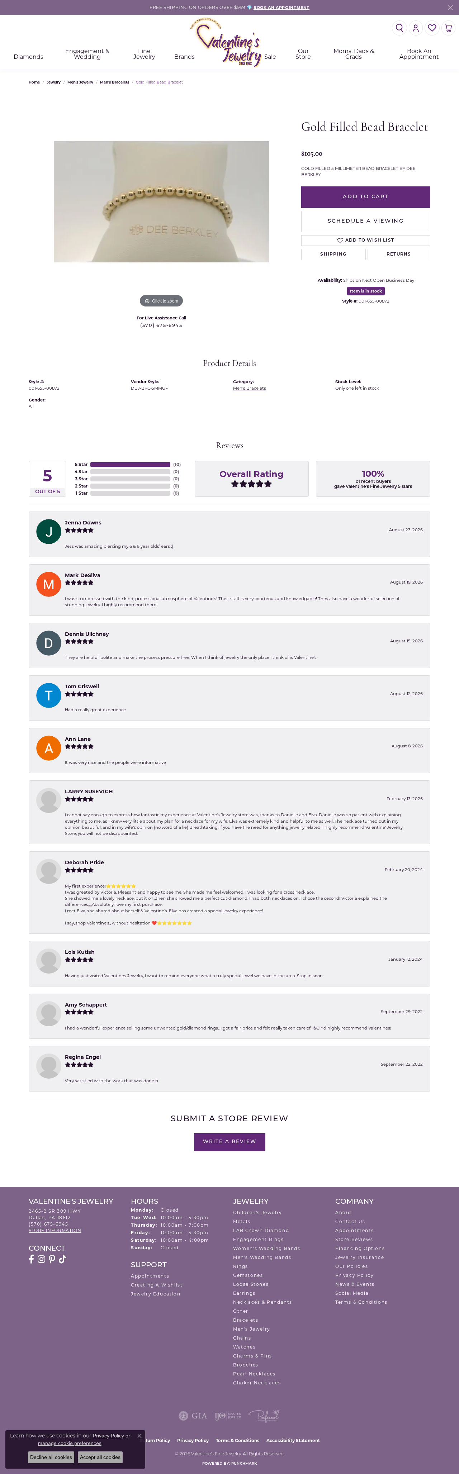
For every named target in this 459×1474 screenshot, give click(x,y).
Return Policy (154, 1440)
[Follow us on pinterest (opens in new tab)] (52, 1259)
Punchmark (244, 1464)
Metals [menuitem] (242, 1221)
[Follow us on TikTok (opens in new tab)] (62, 1259)
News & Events (355, 1284)
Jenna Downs (83, 522)
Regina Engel (83, 1057)
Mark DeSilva (82, 575)
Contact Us (350, 1221)
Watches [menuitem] (244, 1347)
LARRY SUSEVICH (89, 791)
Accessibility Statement (293, 1440)
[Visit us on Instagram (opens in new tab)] (41, 1259)
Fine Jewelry (144, 54)
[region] (161, 201)
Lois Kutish (80, 952)
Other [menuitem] (241, 1311)
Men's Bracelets (114, 82)
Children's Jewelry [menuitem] (257, 1212)
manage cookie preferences (69, 1443)
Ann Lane (78, 739)
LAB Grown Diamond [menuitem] (261, 1230)
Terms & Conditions (361, 1302)
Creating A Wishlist (157, 1285)
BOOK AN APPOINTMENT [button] (281, 7)
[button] (399, 27)
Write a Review (229, 1142)
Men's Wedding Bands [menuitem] (262, 1257)
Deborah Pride (84, 862)
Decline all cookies (51, 1457)
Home (34, 82)
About (343, 1212)
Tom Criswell (82, 686)
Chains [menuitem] (242, 1338)
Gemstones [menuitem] (248, 1275)
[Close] (450, 7)
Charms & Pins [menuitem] (252, 1356)
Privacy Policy (354, 1275)
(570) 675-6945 (161, 325)
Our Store (303, 54)
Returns (399, 254)
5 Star (81, 464)
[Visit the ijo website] (227, 1416)
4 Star (81, 471)
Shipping (333, 254)
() (177, 464)
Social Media (352, 1293)
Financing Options (360, 1248)
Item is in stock (366, 291)
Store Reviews (354, 1239)
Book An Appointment (419, 54)
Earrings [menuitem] (244, 1293)
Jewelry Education (155, 1294)
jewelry (54, 82)
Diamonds (28, 56)
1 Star (81, 493)
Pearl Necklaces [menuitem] (254, 1373)
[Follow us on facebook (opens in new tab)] (31, 1259)
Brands (184, 56)
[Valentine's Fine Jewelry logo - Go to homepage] (229, 42)
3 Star (81, 478)
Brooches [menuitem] (246, 1365)
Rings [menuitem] (240, 1266)
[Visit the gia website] (193, 1416)
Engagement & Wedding (87, 54)
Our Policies (351, 1266)
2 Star (81, 486)
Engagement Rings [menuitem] (258, 1239)
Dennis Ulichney (87, 634)
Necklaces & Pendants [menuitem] (262, 1302)
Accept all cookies (100, 1457)
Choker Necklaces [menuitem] (257, 1382)
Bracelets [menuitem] (245, 1320)
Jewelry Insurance (359, 1257)
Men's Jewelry (80, 82)
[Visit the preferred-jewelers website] (264, 1416)
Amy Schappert (86, 1005)
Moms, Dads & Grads (353, 54)
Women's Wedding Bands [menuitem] (267, 1248)
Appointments (150, 1276)
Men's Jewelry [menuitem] (251, 1329)
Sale (270, 56)
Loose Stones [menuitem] (251, 1284)
